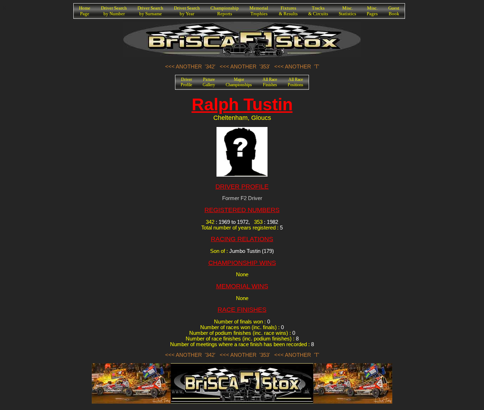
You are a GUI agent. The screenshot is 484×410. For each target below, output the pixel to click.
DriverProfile (186, 82)
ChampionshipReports (224, 10)
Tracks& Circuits (318, 10)
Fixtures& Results (288, 10)
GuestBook (393, 10)
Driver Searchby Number (114, 10)
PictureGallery (209, 82)
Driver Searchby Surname (150, 10)
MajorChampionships (239, 82)
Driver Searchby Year (187, 10)
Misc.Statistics (347, 10)
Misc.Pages (372, 10)
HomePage (84, 10)
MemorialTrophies (258, 10)
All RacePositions (295, 82)
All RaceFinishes (270, 82)
